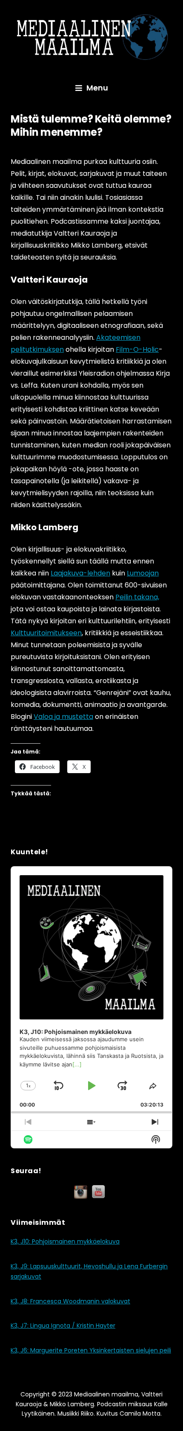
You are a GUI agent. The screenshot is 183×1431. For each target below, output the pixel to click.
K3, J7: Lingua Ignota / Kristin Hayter (63, 1325)
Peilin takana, (137, 597)
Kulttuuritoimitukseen (46, 633)
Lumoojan (143, 573)
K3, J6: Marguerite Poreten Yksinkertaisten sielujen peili (91, 1350)
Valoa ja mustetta (63, 716)
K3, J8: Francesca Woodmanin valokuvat (70, 1301)
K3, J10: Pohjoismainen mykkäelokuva (65, 1241)
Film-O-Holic (137, 349)
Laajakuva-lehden (80, 573)
